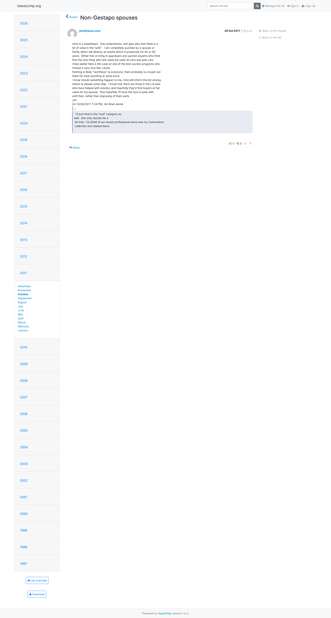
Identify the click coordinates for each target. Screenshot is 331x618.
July (20, 306)
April (20, 318)
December (24, 286)
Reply (76, 147)
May (20, 314)
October (23, 294)
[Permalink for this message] (250, 143)
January (23, 330)
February (23, 326)
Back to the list (271, 37)
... (74, 108)
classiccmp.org (29, 6)
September (25, 298)
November (24, 290)
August (22, 302)
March (22, 322)
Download (38, 594)
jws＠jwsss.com (90, 30)
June (21, 310)
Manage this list (274, 5)
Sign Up (310, 5)
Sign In (294, 5)
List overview (38, 580)
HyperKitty (164, 613)
